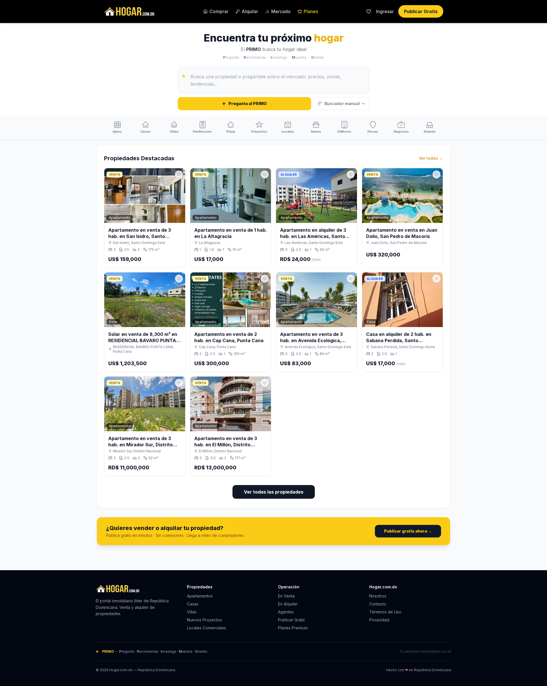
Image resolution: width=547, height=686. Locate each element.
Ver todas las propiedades (273, 492)
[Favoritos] (369, 11)
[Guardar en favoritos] (179, 174)
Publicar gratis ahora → (408, 531)
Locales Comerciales (206, 627)
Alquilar (250, 11)
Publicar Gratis (421, 11)
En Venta (286, 595)
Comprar (218, 11)
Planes (311, 11)
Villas (192, 611)
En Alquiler (288, 603)
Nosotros (377, 595)
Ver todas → (431, 158)
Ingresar (385, 11)
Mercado (281, 11)
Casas (192, 603)
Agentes (286, 611)
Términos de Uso (385, 611)
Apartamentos (200, 595)
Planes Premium (293, 627)
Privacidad (379, 619)
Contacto (377, 603)
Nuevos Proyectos (204, 619)
